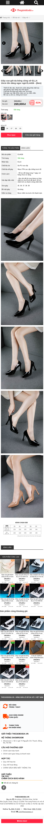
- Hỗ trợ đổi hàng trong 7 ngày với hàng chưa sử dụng (29, 174)
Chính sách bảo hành (11, 751)
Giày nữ (25, 17)
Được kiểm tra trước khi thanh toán (30, 193)
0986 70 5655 (15, 809)
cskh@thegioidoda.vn (25, 812)
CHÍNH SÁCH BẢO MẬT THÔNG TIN (17, 768)
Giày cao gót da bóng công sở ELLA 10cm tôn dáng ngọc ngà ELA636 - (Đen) (21, 82)
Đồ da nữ (16, 17)
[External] (7, 571)
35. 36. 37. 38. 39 (24, 186)
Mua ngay (11, 135)
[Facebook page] (3, 787)
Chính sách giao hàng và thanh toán (16, 754)
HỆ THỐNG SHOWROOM (12, 738)
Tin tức (5, 776)
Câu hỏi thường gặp (12, 747)
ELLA (19, 162)
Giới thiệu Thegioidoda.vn (15, 734)
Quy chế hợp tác (9, 762)
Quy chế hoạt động (10, 765)
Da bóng (20, 189)
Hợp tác (5, 759)
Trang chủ (6, 17)
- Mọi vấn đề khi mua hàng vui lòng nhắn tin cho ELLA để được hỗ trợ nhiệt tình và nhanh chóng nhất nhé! (30, 180)
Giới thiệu (6, 774)
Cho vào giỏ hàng (32, 135)
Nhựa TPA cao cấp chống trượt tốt (29, 169)
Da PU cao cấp (23, 165)
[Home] (22, 10)
